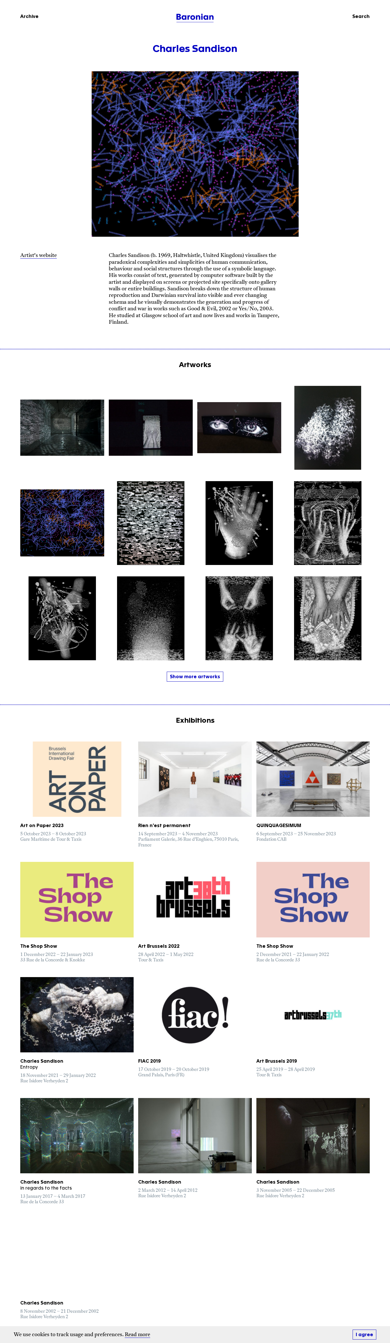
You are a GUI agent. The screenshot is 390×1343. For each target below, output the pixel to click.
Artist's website (38, 255)
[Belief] (239, 618)
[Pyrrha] (328, 428)
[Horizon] (151, 618)
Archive (29, 16)
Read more (137, 1335)
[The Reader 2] (239, 428)
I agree (364, 1334)
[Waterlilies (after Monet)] (62, 523)
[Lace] (328, 618)
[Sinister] (239, 523)
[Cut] (62, 618)
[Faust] (151, 428)
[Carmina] (151, 523)
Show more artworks (195, 676)
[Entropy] (62, 428)
